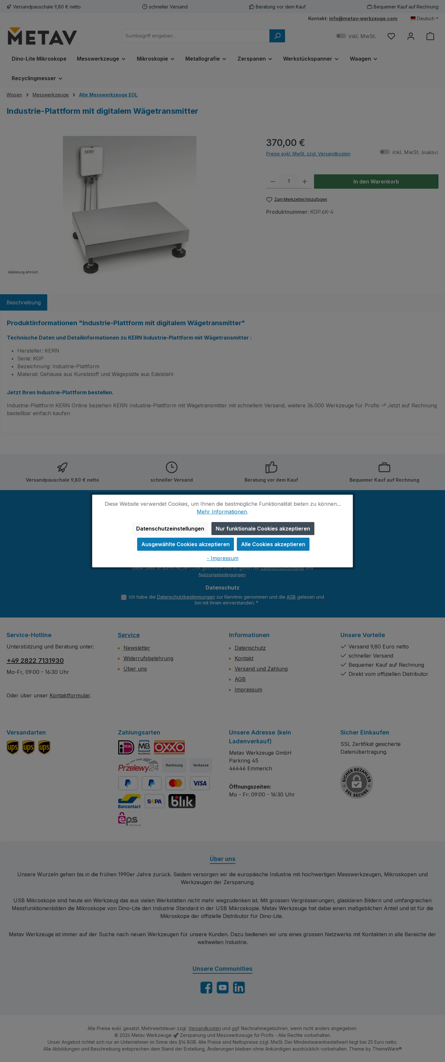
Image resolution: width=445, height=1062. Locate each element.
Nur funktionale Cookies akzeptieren (263, 528)
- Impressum (222, 558)
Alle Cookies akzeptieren (273, 544)
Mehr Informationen (222, 511)
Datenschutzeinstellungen (170, 528)
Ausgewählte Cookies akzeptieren (185, 544)
